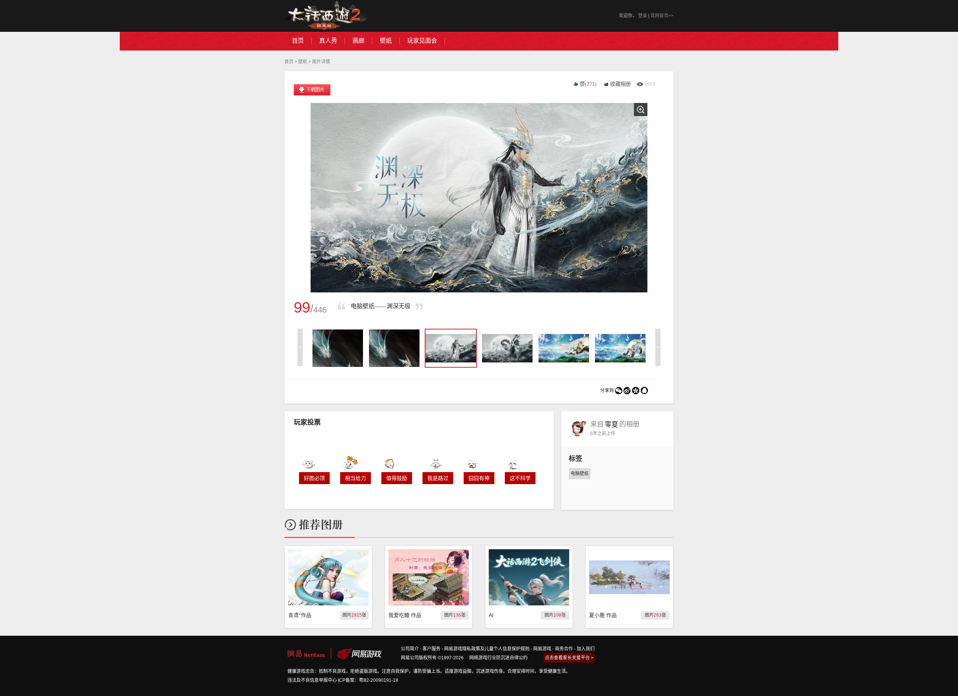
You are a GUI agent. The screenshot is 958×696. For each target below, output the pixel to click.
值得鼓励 (396, 478)
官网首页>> (662, 15)
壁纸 (302, 61)
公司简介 (410, 648)
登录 (642, 15)
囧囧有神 (479, 478)
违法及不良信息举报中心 (312, 680)
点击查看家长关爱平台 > (569, 657)
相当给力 (355, 478)
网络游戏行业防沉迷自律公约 (498, 657)
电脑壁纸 (580, 473)
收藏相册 (620, 84)
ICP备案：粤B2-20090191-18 (368, 680)
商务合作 (564, 648)
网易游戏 (542, 648)
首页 (288, 61)
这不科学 (520, 478)
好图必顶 (314, 478)
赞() (588, 84)
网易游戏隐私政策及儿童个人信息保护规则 (487, 648)
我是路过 (437, 478)
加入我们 (586, 648)
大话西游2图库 (326, 16)
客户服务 (431, 648)
